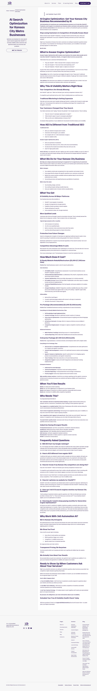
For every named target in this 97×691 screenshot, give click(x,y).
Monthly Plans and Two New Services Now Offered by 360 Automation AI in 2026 (87, 635)
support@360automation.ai (12, 625)
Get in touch (17, 50)
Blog (76, 3)
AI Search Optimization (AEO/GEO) (73, 626)
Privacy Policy (76, 685)
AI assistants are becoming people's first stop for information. (64, 238)
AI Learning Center (68, 3)
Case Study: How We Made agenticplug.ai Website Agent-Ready (86, 666)
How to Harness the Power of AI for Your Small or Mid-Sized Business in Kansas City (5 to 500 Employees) (87, 644)
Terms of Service (68, 685)
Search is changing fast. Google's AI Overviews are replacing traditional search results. (61, 236)
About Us (47, 3)
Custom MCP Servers (73, 648)
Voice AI (72, 640)
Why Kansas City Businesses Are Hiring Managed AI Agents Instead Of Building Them (86, 653)
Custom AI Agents (74, 629)
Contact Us (84, 3)
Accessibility (60, 685)
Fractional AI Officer (75, 642)
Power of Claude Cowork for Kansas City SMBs (86, 659)
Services (54, 3)
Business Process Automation (74, 637)
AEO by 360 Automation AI (85, 685)
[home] (9, 3)
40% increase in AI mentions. (52, 224)
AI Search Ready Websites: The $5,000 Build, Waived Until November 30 (86, 627)
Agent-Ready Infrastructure (74, 656)
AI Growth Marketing (73, 633)
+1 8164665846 (11, 623)
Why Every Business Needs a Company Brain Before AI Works (87, 673)
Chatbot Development (74, 652)
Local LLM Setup (74, 644)
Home (7, 10)
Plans (59, 3)
